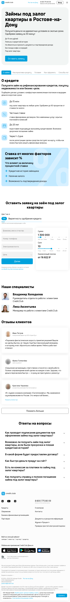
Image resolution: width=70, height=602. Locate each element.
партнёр (18, 539)
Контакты (38, 511)
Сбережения (5, 511)
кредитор (26, 539)
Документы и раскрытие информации (49, 519)
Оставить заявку (16, 58)
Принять (61, 595)
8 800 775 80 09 (45, 2)
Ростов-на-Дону (33, 2)
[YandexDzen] (15, 501)
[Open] (31, 255)
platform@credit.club (7, 583)
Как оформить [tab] (50, 72)
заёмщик (4, 539)
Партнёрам (5, 519)
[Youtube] (8, 501)
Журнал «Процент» (42, 522)
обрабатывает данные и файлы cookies (26, 593)
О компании (39, 508)
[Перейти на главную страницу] (7, 2)
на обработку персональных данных (12, 269)
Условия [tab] (37, 72)
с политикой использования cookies (22, 598)
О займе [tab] (6, 72)
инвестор (11, 539)
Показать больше (35, 410)
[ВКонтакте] (2, 501)
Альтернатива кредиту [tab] (22, 72)
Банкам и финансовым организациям (15, 515)
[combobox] (17, 231)
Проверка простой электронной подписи (50, 526)
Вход (60, 2)
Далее (17, 261)
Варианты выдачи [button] (6, 575)
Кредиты (4, 508)
